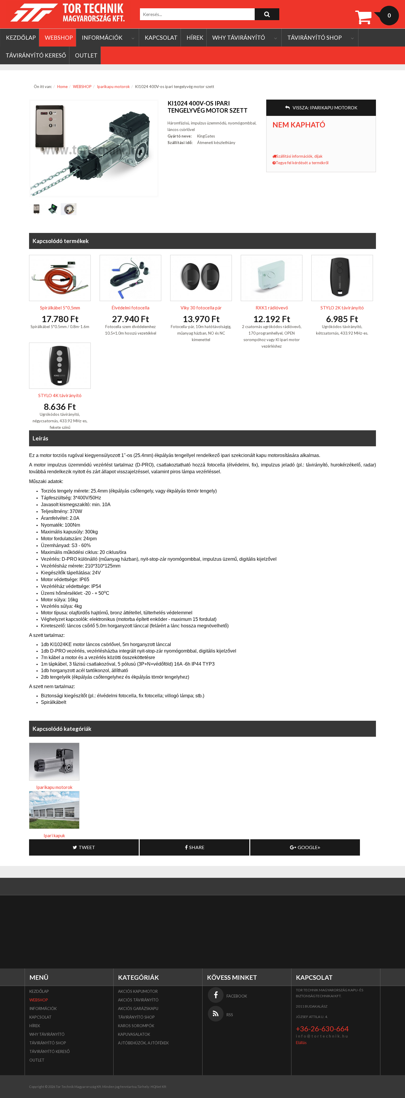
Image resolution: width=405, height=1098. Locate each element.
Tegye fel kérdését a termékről (302, 162)
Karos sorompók (136, 1025)
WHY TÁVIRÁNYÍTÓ (238, 37)
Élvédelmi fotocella (130, 307)
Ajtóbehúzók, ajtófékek (143, 1043)
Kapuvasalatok (134, 1034)
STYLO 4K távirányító (60, 395)
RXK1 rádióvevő (272, 307)
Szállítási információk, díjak (299, 156)
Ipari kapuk (54, 835)
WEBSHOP (59, 37)
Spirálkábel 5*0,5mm (60, 307)
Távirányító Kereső (36, 55)
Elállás (301, 1042)
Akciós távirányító (138, 1000)
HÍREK (194, 37)
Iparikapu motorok (113, 86)
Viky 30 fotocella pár (201, 307)
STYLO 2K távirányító (342, 307)
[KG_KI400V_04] (68, 209)
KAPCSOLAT (161, 37)
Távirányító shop (314, 37)
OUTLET (86, 55)
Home (62, 86)
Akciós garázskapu (138, 1008)
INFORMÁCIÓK (102, 37)
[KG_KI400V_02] (37, 209)
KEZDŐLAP (21, 37)
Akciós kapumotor (138, 991)
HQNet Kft (158, 1087)
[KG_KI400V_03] (52, 209)
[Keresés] (267, 14)
